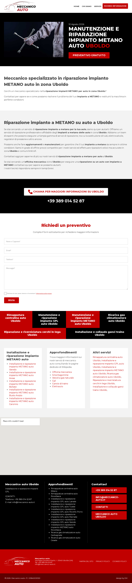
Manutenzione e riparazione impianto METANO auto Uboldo (83, 319)
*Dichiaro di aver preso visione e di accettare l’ (29, 293)
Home (76, 6)
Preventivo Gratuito (89, 55)
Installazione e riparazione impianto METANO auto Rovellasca (63, 527)
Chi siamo (87, 6)
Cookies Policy (119, 561)
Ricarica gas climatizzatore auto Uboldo (116, 317)
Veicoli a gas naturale (63, 378)
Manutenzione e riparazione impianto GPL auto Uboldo (49, 319)
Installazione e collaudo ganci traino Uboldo (99, 333)
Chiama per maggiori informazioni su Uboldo (68, 191)
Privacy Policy (103, 561)
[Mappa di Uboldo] (66, 446)
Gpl (54, 381)
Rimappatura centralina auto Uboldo (15, 317)
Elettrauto (57, 386)
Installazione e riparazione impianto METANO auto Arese (22, 375)
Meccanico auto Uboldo (106, 515)
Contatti (102, 507)
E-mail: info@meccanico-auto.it (20, 502)
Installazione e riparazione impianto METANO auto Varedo (22, 367)
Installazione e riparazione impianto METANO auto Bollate (22, 384)
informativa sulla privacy (44, 293)
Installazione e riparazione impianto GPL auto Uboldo (108, 363)
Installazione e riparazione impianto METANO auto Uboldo (108, 370)
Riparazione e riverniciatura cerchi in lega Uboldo (32, 333)
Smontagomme (60, 375)
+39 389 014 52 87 (106, 490)
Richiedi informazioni (115, 6)
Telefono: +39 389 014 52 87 (18, 499)
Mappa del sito (86, 561)
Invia (11, 300)
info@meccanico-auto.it (107, 498)
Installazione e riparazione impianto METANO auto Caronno (22, 401)
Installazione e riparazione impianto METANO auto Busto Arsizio (22, 392)
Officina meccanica (62, 372)
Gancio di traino (60, 383)
